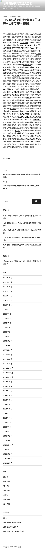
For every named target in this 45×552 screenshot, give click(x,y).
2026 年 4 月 (7, 296)
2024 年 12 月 (8, 368)
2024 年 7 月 (7, 391)
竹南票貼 (6, 490)
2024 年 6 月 (7, 395)
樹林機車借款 (8, 481)
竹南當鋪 (6, 486)
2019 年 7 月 (7, 463)
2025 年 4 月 (7, 350)
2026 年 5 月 (7, 291)
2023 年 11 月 (8, 427)
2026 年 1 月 (7, 309)
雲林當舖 (6, 499)
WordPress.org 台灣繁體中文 (13, 531)
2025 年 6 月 (7, 341)
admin (19, 16)
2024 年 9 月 (7, 381)
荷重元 (5, 495)
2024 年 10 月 (8, 377)
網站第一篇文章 (32, 261)
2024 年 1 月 (7, 418)
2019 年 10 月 (8, 449)
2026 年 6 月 (7, 287)
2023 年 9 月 (7, 436)
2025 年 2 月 (7, 359)
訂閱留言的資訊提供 (10, 527)
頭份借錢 (6, 504)
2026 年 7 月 (7, 282)
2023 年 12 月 (8, 422)
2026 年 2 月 (7, 305)
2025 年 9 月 (7, 327)
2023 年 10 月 (8, 431)
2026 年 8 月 (7, 278)
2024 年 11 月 (8, 372)
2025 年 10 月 (8, 323)
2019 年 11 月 (8, 445)
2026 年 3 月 (7, 300)
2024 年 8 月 (7, 386)
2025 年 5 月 (7, 345)
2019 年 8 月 (7, 458)
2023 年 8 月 (7, 440)
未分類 (8, 158)
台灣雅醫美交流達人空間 (17, 3)
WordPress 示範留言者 (13, 261)
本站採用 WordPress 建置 (12, 547)
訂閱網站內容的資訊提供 (12, 522)
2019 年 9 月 (7, 454)
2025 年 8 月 (7, 332)
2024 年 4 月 (7, 404)
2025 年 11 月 (8, 318)
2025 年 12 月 (8, 314)
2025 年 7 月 (7, 336)
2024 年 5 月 (7, 400)
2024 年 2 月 (7, 413)
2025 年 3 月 (7, 354)
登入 (5, 518)
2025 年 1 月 (7, 363)
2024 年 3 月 (7, 409)
